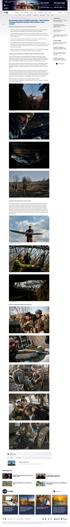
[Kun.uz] (6, 13)
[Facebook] (3, 24)
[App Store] (57, 519)
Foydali (45, 12)
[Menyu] (66, 12)
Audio (50, 12)
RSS (14, 518)
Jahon (22, 12)
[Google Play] (64, 519)
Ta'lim (16, 15)
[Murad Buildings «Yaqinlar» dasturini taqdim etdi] (43, 505)
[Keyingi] (67, 491)
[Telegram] (3, 21)
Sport (36, 12)
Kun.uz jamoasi (28, 518)
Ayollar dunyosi (42, 15)
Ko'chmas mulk (35, 15)
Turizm (48, 15)
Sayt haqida (10, 518)
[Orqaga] (3, 19)
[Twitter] (48, 519)
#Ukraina (11, 457)
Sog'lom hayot (29, 15)
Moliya (20, 15)
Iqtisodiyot (26, 12)
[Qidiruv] (64, 13)
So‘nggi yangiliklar (57, 40)
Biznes (52, 15)
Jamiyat (31, 12)
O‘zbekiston (17, 12)
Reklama (21, 518)
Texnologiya (40, 12)
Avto (24, 15)
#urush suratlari (18, 457)
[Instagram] (51, 519)
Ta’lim (54, 32)
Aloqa (18, 518)
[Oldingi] (64, 491)
